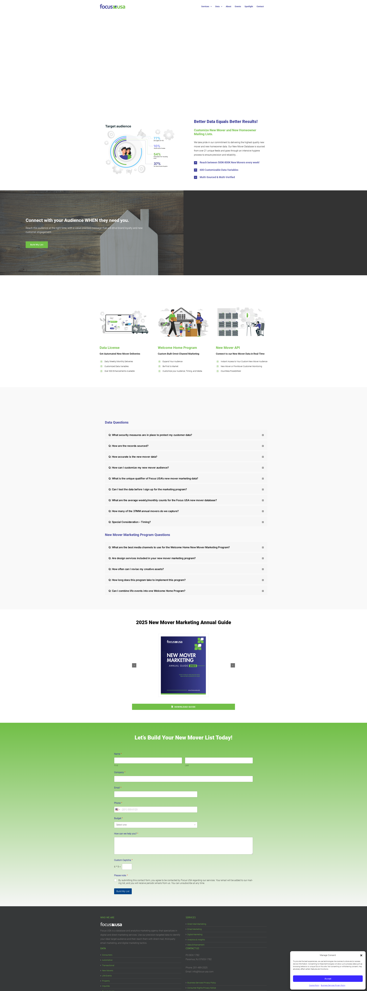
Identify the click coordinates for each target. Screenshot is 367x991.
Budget (118, 818)
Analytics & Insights (196, 939)
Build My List (122, 891)
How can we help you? (126, 833)
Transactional (108, 965)
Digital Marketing (194, 934)
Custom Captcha (123, 860)
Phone (118, 803)
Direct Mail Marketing (196, 924)
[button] (361, 955)
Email (117, 787)
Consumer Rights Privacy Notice (201, 988)
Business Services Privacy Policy (333, 985)
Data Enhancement (195, 945)
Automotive (107, 960)
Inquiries (106, 986)
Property (106, 981)
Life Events (107, 976)
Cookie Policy (314, 985)
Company (119, 772)
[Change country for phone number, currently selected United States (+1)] (117, 809)
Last (187, 765)
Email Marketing (194, 929)
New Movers (107, 970)
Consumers (107, 955)
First (116, 765)
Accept (328, 978)
